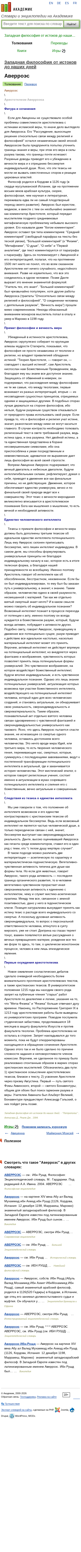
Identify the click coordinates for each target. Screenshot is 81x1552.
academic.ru (16, 7)
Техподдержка (28, 1396)
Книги (21, 51)
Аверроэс (11, 1196)
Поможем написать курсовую (44, 1127)
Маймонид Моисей (59, 1133)
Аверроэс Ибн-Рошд (20, 1343)
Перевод (30, 84)
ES (67, 3)
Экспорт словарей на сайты (16, 1410)
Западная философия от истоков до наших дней (40, 35)
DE (59, 3)
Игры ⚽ (59, 51)
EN (51, 3)
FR (75, 3)
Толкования (22, 43)
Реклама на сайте (47, 1396)
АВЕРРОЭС (12, 1175)
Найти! (71, 24)
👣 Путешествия (10, 1403)
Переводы (59, 43)
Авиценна (18, 1133)
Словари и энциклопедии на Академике (37, 16)
